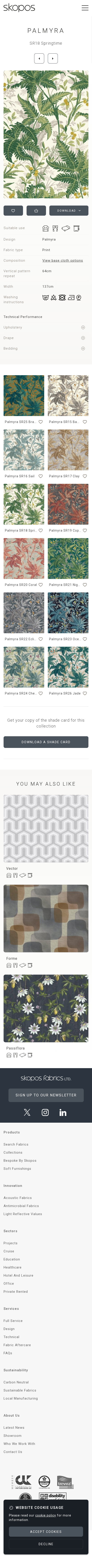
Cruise (9, 1251)
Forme (11, 958)
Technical (11, 1337)
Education (12, 1259)
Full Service (13, 1321)
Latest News (14, 1428)
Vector (12, 868)
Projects (11, 1243)
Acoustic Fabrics (18, 1198)
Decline (46, 1544)
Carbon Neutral (16, 1382)
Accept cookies (46, 1532)
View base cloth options (62, 261)
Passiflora (15, 1048)
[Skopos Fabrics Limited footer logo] (46, 1078)
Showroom (13, 1436)
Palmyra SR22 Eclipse (21, 639)
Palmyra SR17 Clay (64, 476)
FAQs (8, 1353)
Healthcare (13, 1267)
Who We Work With (19, 1444)
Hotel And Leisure (18, 1275)
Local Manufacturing (21, 1398)
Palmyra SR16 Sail (20, 476)
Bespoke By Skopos (20, 1161)
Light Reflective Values (23, 1214)
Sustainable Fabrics (20, 1390)
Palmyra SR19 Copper (65, 530)
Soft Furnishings (17, 1169)
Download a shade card (46, 742)
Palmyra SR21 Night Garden (65, 585)
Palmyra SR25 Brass (21, 422)
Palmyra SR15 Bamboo (65, 422)
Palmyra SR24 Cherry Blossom (21, 693)
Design (9, 1329)
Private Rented (16, 1292)
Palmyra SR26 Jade (65, 693)
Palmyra (46, 30)
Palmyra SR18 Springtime (21, 530)
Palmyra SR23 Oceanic (65, 639)
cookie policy (45, 1515)
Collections (13, 1152)
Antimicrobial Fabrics (21, 1206)
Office (9, 1284)
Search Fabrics (16, 1144)
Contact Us (13, 1452)
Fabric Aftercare (17, 1345)
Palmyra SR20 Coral (21, 585)
